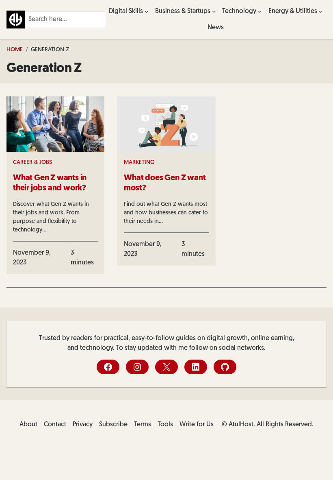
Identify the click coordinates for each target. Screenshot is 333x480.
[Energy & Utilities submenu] (321, 11)
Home (14, 50)
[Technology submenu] (260, 11)
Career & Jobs (32, 162)
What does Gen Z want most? (164, 183)
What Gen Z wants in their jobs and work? (49, 183)
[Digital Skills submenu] (147, 11)
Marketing (139, 162)
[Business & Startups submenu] (214, 11)
